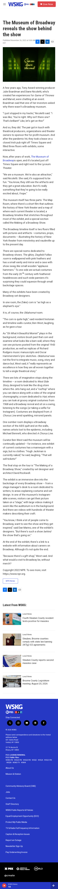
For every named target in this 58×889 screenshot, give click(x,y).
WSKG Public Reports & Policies (19, 810)
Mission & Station (13, 774)
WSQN (8, 762)
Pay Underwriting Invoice (16, 852)
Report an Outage (13, 840)
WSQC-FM (48, 760)
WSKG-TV (16, 762)
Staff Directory (12, 804)
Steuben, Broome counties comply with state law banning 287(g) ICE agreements (37, 641)
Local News (27, 614)
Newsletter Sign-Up (14, 846)
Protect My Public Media (16, 822)
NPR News (10, 581)
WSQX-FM (18, 760)
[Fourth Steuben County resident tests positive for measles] (12, 619)
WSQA (40, 760)
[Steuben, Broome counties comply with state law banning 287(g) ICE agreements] (12, 640)
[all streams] (54, 885)
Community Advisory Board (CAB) (21, 786)
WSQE (34, 760)
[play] (4, 885)
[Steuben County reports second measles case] (12, 661)
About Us (10, 768)
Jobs (8, 792)
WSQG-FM (27, 760)
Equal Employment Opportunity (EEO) (22, 816)
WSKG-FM (9, 760)
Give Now (48, 4)
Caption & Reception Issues (18, 834)
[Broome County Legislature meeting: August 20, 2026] (12, 681)
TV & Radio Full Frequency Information (22, 828)
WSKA (23, 762)
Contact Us (10, 798)
